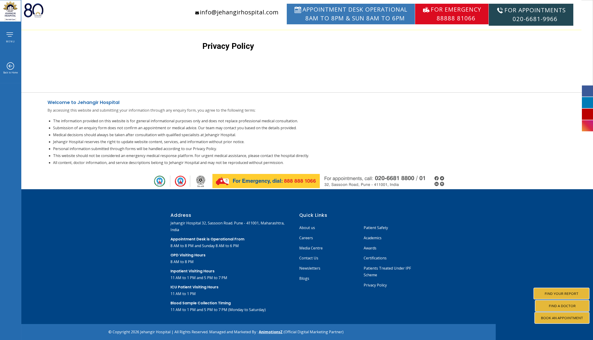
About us (307, 227)
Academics (373, 237)
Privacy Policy (375, 285)
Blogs (304, 278)
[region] (296, 46)
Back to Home (10, 72)
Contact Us (308, 258)
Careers (306, 237)
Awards (370, 248)
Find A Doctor (562, 305)
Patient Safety (376, 227)
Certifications (375, 258)
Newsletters (309, 268)
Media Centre (311, 248)
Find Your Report (561, 293)
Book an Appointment (562, 317)
